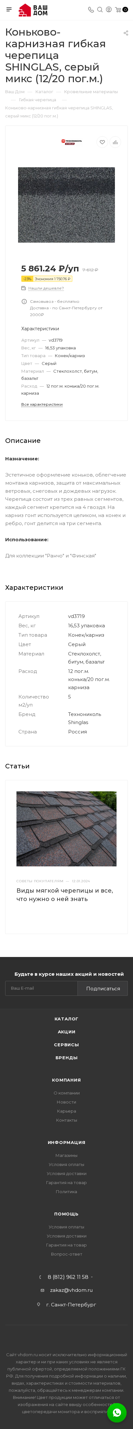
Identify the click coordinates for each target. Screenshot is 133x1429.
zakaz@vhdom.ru (71, 1290)
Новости (66, 1102)
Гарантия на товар (66, 1182)
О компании (67, 1092)
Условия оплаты (66, 1164)
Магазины (66, 1155)
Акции (67, 1031)
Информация (67, 1142)
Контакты (66, 1120)
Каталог (67, 1018)
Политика (66, 1191)
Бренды (67, 1057)
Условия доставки (67, 1173)
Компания (66, 1080)
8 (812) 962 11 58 (68, 1277)
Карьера (66, 1111)
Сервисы (66, 1044)
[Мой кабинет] (109, 10)
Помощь (66, 1213)
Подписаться (103, 988)
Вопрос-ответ (66, 1254)
